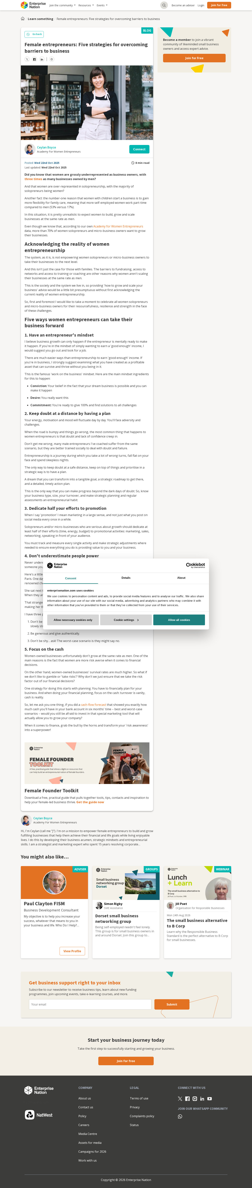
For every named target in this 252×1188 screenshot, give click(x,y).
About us (84, 1098)
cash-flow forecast (93, 705)
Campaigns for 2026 (92, 1152)
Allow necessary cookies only (73, 619)
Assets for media (89, 1143)
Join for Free (194, 58)
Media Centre (87, 1134)
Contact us (85, 1107)
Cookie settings (124, 619)
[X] (180, 1098)
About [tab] (181, 577)
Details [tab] (126, 577)
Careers (83, 1125)
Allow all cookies (179, 619)
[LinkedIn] (202, 1098)
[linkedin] (41, 59)
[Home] (24, 19)
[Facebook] (187, 1098)
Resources (84, 5)
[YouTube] (209, 1098)
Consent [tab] (70, 578)
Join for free (219, 5)
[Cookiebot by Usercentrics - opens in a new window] (189, 565)
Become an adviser (183, 5)
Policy (82, 1116)
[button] (54, 882)
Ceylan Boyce (46, 147)
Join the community (61, 5)
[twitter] (27, 59)
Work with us (87, 1160)
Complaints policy (142, 1116)
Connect (139, 149)
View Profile (72, 951)
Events (101, 5)
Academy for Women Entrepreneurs (118, 226)
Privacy (135, 1107)
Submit (172, 1004)
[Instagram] (195, 1098)
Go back (37, 34)
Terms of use (139, 1098)
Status (134, 1125)
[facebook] (34, 59)
